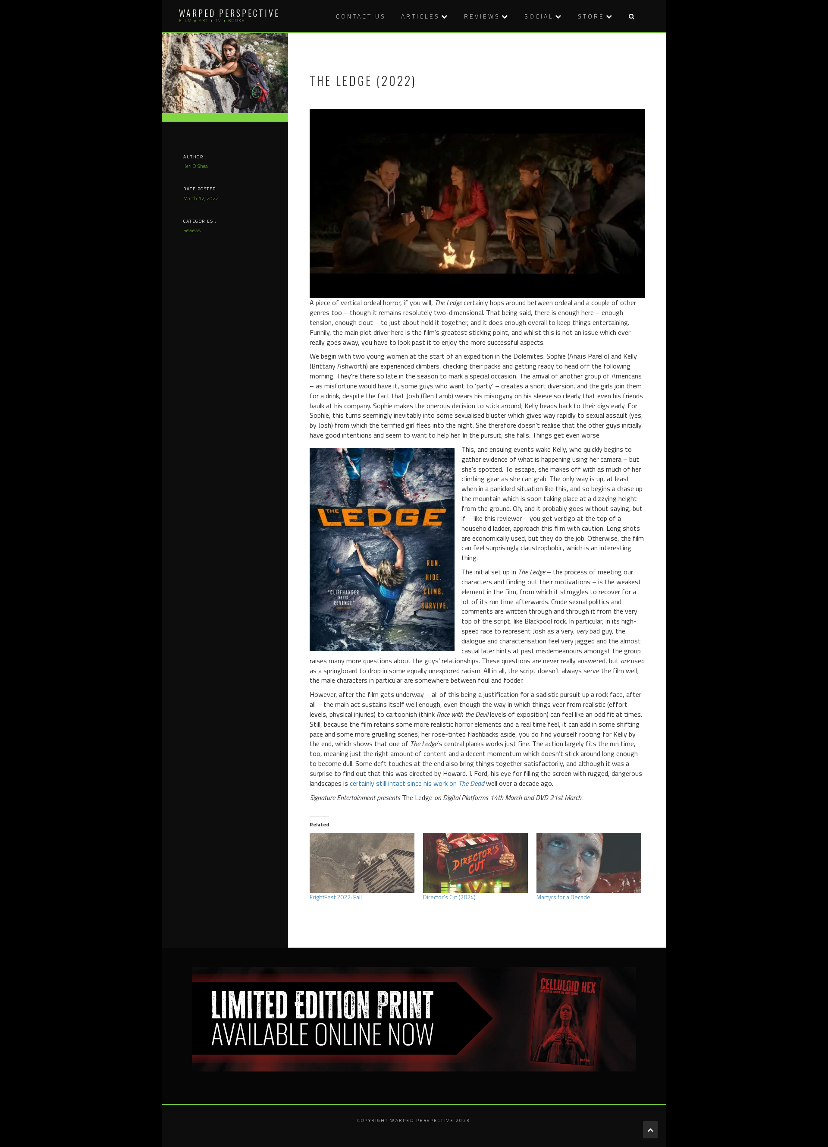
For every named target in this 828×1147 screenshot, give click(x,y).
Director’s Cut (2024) (449, 896)
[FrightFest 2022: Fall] (362, 863)
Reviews (482, 16)
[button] (631, 16)
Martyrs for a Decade (563, 896)
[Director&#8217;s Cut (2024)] (475, 863)
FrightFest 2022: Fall (336, 896)
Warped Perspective (229, 13)
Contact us (361, 16)
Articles (420, 16)
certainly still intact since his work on (417, 783)
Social (539, 16)
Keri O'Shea (195, 166)
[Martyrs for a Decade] (588, 863)
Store (591, 16)
